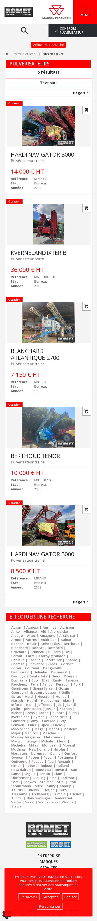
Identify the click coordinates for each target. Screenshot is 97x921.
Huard (32, 700)
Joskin (50, 709)
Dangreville (52, 668)
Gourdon (18, 692)
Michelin (18, 745)
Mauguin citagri (24, 741)
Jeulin (15, 709)
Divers (69, 676)
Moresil (69, 745)
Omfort (70, 753)
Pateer (33, 757)
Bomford (55, 648)
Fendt (47, 684)
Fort (77, 684)
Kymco (39, 717)
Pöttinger (66, 757)
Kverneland (20, 717)
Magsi (39, 729)
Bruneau (37, 652)
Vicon (29, 802)
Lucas (58, 725)
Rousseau (43, 770)
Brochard (18, 652)
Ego (35, 680)
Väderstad (63, 798)
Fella (35, 684)
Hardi (29, 696)
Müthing (18, 749)
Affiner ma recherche (48, 44)
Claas (52, 664)
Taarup (65, 786)
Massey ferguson (25, 737)
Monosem (50, 745)
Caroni (16, 656)
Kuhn (73, 713)
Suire (39, 786)
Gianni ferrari (44, 688)
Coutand (32, 668)
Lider (32, 725)
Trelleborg (40, 794)
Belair (32, 644)
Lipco (44, 725)
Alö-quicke (59, 631)
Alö (43, 631)
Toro (63, 790)
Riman (16, 765)
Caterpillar (53, 660)
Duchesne (19, 680)
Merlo (62, 741)
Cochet (67, 664)
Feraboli (62, 684)
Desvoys (18, 676)
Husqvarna (50, 700)
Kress (30, 713)
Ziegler (17, 806)
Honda (61, 696)
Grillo (65, 692)
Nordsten (19, 753)
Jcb (59, 704)
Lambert (18, 721)
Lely (62, 721)
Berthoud (71, 644)
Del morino (20, 672)
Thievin (33, 790)
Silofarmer (20, 778)
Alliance (30, 631)
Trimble (59, 794)
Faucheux (19, 684)
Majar (16, 733)
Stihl (60, 782)
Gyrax (16, 696)
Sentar (44, 774)
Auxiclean (49, 639)
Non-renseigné (38, 798)
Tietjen (49, 790)
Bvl (67, 652)
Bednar (17, 644)
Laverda (48, 721)
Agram (16, 627)
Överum (17, 757)
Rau (51, 761)
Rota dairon (21, 770)
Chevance (36, 664)
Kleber (16, 713)
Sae (74, 770)
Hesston (45, 696)
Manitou (31, 733)
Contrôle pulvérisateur (71, 30)
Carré (30, 656)
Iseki (29, 704)
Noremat (38, 753)
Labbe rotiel (59, 717)
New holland (39, 749)
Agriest (32, 627)
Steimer (46, 782)
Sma (53, 778)
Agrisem (67, 627)
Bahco (66, 639)
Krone (43, 713)
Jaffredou (45, 704)
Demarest (59, 672)
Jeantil (70, 704)
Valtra (16, 802)
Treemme (19, 794)
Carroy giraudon (52, 656)
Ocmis (55, 753)
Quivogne (19, 761)
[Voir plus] (48, 150)
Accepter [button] (51, 897)
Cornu (16, 668)
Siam (58, 774)
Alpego (17, 635)
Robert (31, 765)
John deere (33, 709)
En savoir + (29, 897)
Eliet (45, 680)
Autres (31, 639)
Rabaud (37, 761)
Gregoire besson (43, 692)
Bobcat (38, 648)
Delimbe (40, 672)
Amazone (47, 635)
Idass (67, 700)
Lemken (17, 725)
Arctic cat (67, 635)
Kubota (59, 713)
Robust (47, 765)
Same (15, 774)
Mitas (33, 745)
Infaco (16, 704)
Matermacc (53, 737)
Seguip (29, 774)
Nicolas (59, 749)
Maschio (49, 733)
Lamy (33, 721)
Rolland (63, 765)
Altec (31, 635)
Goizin (64, 688)
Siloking (39, 778)
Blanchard (19, 648)
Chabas (72, 660)
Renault (64, 761)
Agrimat (49, 627)
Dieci (56, 676)
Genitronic (20, 688)
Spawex (30, 782)
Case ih (34, 660)
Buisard (54, 652)
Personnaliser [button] (49, 906)
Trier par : (48, 82)
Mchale (47, 741)
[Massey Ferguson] (56, 12)
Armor (16, 639)
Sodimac (68, 778)
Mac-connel (20, 729)
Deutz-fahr (38, 676)
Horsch (17, 700)
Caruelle (18, 660)
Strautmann (21, 786)
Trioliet (75, 794)
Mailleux (70, 729)
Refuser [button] (70, 897)
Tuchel (16, 798)
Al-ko (15, 631)
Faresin (72, 680)
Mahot (53, 729)
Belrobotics (50, 644)
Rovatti (61, 770)
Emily (57, 680)
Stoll (72, 782)
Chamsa (17, 664)
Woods (67, 802)
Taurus (17, 790)
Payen (48, 757)
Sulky (51, 786)
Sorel (15, 782)
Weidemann (48, 802)
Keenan (66, 709)
